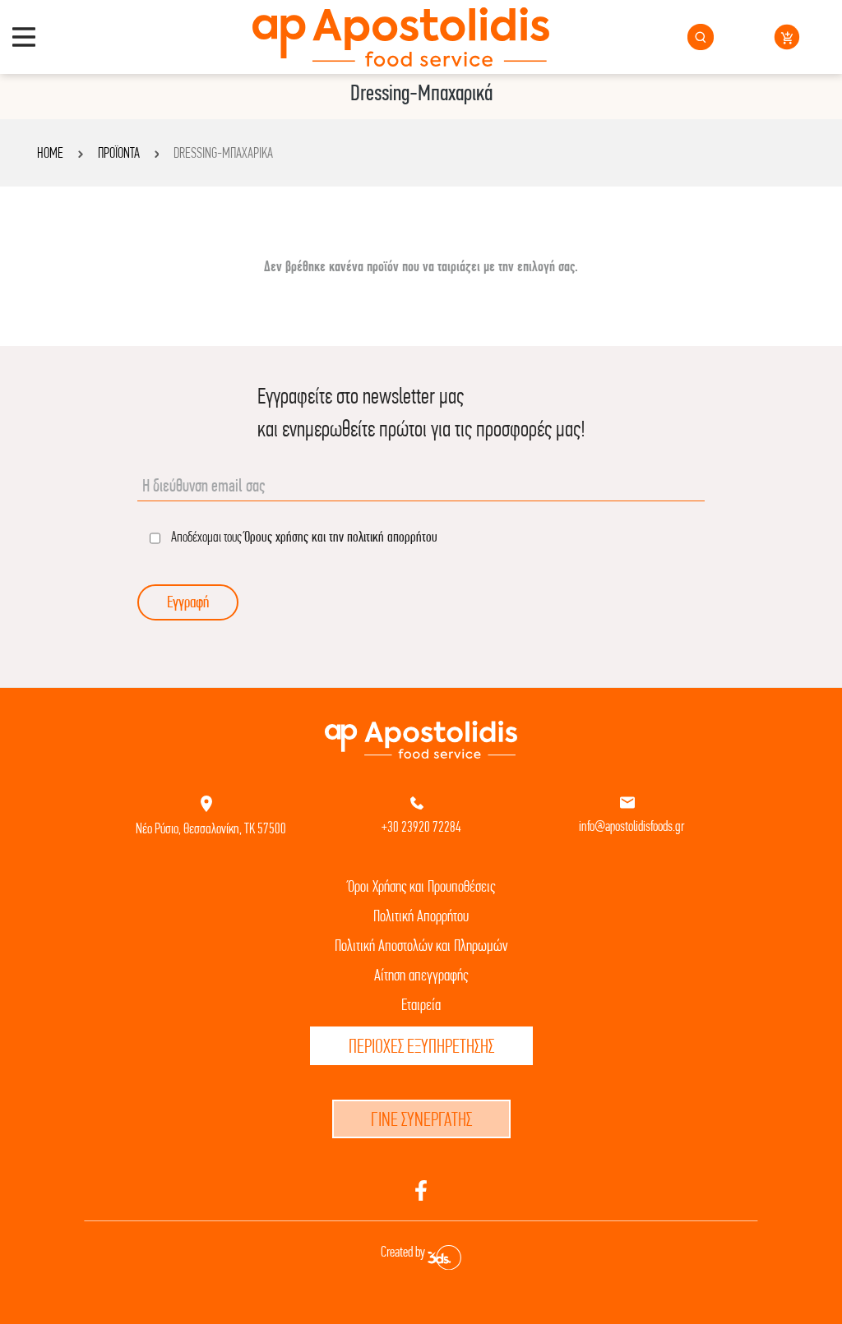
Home (50, 153)
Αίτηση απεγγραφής (421, 975)
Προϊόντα (119, 153)
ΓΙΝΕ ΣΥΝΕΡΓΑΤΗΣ (421, 1119)
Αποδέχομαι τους (303, 536)
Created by (404, 1251)
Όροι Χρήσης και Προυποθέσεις (421, 886)
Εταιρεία (421, 1004)
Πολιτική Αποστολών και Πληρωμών (421, 945)
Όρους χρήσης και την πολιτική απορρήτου (340, 536)
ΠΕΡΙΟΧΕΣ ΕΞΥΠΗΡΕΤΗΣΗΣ (421, 1046)
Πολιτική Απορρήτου (421, 916)
